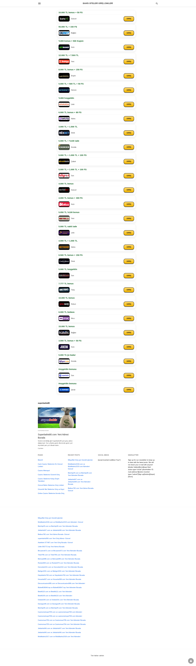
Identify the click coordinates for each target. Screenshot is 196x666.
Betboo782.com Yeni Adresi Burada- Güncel (53, 534)
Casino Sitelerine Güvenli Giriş (49, 474)
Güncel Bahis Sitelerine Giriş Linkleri (51, 485)
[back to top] (191, 661)
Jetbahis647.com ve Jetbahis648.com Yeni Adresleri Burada (79, 481)
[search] (157, 3)
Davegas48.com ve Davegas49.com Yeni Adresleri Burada (59, 604)
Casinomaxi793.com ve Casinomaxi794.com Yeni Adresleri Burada (62, 624)
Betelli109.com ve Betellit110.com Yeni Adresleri (55, 596)
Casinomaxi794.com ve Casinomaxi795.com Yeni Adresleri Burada (62, 620)
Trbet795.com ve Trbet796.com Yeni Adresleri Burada (57, 555)
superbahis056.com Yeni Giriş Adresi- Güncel (54, 538)
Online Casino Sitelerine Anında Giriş (51, 493)
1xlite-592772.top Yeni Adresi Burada (51, 546)
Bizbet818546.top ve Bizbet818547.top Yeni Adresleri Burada (60, 587)
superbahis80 (43, 430)
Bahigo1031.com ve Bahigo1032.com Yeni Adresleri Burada (59, 571)
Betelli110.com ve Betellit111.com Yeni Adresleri (55, 591)
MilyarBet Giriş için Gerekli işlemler (80, 460)
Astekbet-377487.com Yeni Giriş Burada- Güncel (55, 542)
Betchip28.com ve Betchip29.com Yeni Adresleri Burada (58, 608)
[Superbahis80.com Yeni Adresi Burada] (57, 417)
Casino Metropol (44, 470)
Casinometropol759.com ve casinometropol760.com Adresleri (60, 612)
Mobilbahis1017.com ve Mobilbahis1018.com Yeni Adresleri (59, 636)
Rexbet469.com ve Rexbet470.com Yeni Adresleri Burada (58, 563)
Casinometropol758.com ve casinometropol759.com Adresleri (60, 616)
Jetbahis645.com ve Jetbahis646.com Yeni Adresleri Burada (59, 632)
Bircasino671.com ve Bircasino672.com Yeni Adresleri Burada (60, 551)
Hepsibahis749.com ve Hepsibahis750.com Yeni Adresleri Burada (61, 575)
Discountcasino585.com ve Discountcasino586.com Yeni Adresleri (61, 583)
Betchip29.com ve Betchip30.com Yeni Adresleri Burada (58, 526)
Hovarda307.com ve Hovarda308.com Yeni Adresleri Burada (59, 579)
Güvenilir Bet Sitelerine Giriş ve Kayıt (51, 489)
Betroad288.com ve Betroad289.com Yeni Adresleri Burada (59, 559)
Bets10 (40, 460)
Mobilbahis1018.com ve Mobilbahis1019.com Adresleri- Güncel (79, 466)
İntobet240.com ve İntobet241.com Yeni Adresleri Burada (58, 600)
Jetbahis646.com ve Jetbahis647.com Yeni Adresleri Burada (59, 628)
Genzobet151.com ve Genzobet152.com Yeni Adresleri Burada (60, 567)
